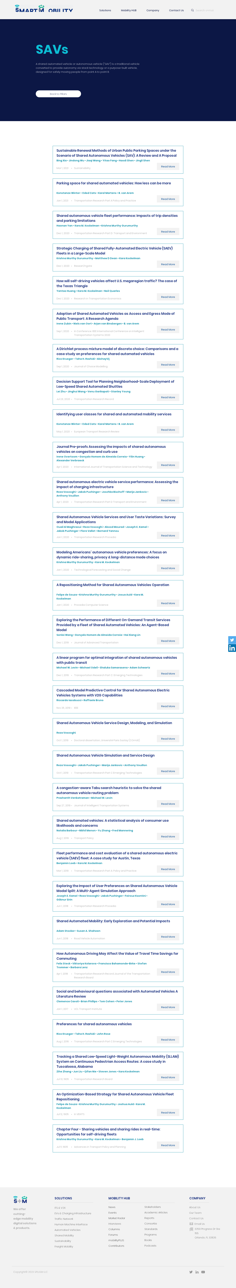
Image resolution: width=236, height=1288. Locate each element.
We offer (19, 1209)
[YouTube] (203, 1272)
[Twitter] (232, 640)
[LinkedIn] (232, 648)
